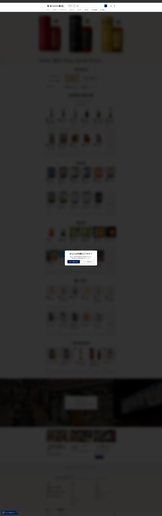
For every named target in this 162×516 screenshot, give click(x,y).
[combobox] (91, 6)
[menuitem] (49, 10)
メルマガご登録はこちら (10, 512)
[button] (114, 6)
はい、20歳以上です (73, 261)
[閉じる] (17, 512)
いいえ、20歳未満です (88, 261)
